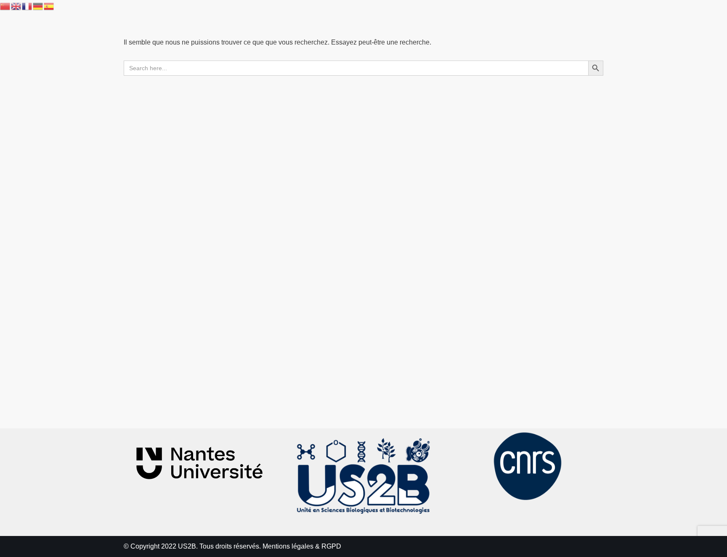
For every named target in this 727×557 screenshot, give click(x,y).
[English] (16, 5)
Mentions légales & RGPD (302, 546)
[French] (27, 5)
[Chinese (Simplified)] (5, 5)
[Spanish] (49, 5)
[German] (38, 5)
